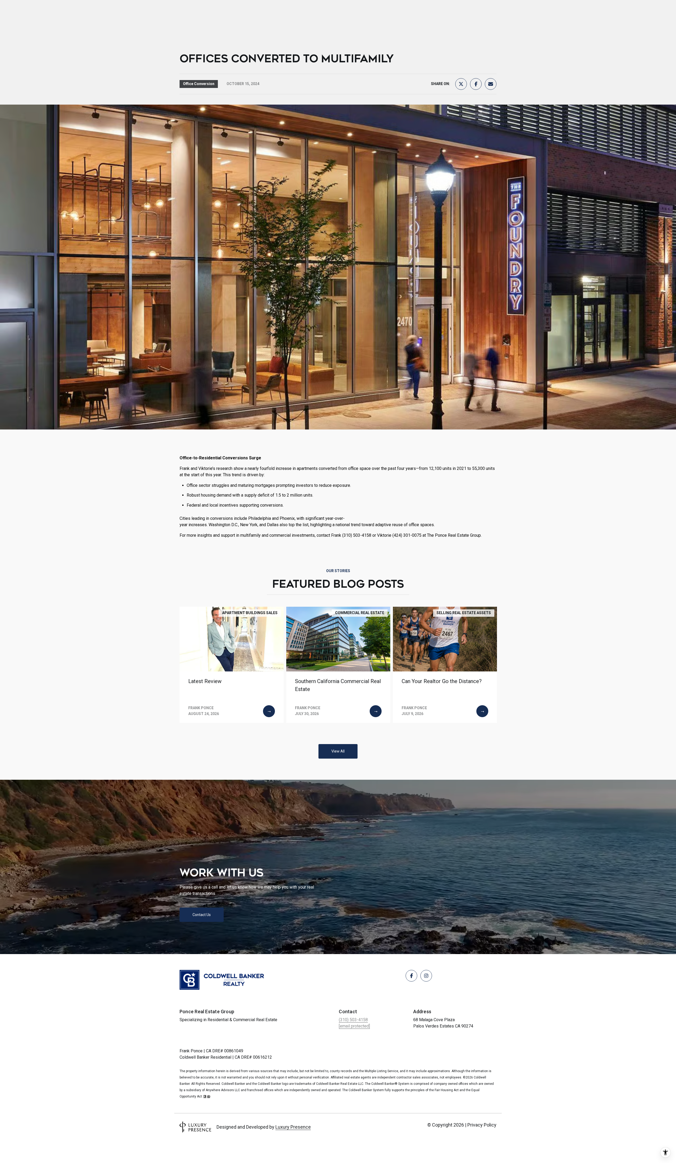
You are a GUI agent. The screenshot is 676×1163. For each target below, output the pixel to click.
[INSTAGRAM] (426, 976)
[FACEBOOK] (411, 976)
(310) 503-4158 (353, 1019)
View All (338, 751)
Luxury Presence (293, 1127)
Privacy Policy (481, 1125)
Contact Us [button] (202, 915)
